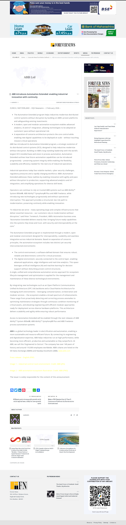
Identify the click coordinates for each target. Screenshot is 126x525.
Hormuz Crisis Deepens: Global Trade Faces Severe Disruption (104, 173)
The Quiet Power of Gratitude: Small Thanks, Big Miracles (103, 151)
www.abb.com (64, 351)
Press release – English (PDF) (22, 357)
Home (14, 53)
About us (89, 522)
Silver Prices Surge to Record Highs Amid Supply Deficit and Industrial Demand (67, 496)
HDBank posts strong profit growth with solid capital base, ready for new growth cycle (27, 401)
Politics (31, 53)
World (40, 53)
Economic (50, 53)
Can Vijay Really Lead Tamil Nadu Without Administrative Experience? (104, 128)
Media (85, 53)
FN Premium (95, 53)
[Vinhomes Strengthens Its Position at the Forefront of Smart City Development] (68, 439)
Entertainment (64, 53)
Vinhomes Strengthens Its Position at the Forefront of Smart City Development (67, 450)
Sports (76, 53)
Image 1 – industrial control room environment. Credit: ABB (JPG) (37, 364)
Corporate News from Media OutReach (67, 102)
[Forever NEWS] (63, 44)
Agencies (14, 102)
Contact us (108, 53)
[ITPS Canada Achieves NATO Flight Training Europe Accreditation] (44, 439)
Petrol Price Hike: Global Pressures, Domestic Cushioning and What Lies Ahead (104, 162)
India (22, 53)
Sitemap (105, 522)
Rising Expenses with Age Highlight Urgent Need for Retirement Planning (102, 140)
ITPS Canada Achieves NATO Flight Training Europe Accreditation (44, 450)
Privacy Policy (98, 522)
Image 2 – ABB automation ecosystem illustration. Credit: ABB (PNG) (39, 370)
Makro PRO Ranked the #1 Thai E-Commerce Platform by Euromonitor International (61, 401)
